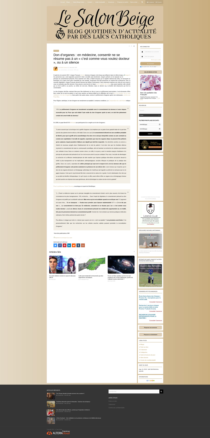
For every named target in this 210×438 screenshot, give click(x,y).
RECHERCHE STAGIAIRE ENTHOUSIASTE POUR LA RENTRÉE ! (147, 316)
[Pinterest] (64, 245)
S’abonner (143, 349)
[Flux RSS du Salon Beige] (152, 381)
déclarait (72, 122)
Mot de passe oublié (156, 59)
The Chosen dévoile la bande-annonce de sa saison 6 (70, 393)
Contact (90, 2)
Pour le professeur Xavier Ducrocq (63, 186)
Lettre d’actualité (100, 2)
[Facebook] (60, 245)
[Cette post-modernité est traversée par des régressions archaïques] (92, 273)
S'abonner (112, 404)
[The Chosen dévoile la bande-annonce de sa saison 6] (51, 399)
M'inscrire (159, 66)
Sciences (56, 50)
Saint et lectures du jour (147, 355)
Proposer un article (122, 2)
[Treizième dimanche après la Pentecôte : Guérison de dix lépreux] (51, 407)
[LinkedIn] (69, 245)
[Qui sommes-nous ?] (147, 381)
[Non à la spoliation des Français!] (150, 90)
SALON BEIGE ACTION (150, 72)
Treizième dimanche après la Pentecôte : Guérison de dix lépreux (73, 401)
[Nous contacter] (149, 381)
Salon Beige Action (78, 2)
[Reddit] (74, 245)
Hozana (154, 198)
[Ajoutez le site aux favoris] (150, 381)
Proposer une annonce (150, 327)
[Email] (83, 245)
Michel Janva (63, 67)
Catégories (143, 352)
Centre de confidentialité (148, 360)
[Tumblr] (78, 245)
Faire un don (144, 347)
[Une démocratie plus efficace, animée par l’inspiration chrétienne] (51, 415)
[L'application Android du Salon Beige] (153, 381)
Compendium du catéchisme (117, 100)
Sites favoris (144, 357)
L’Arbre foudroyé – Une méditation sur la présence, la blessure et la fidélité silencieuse (78, 418)
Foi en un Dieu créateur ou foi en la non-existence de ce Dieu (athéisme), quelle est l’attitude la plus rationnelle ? (120, 277)
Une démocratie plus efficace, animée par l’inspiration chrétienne (73, 409)
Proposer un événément (150, 334)
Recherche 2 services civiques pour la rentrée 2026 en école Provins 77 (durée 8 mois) (149, 307)
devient (82, 75)
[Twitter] (55, 245)
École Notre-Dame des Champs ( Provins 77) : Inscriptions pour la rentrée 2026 (150, 297)
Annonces (111, 2)
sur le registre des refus (103, 84)
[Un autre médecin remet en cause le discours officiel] (62, 273)
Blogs (68, 2)
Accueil (62, 2)
